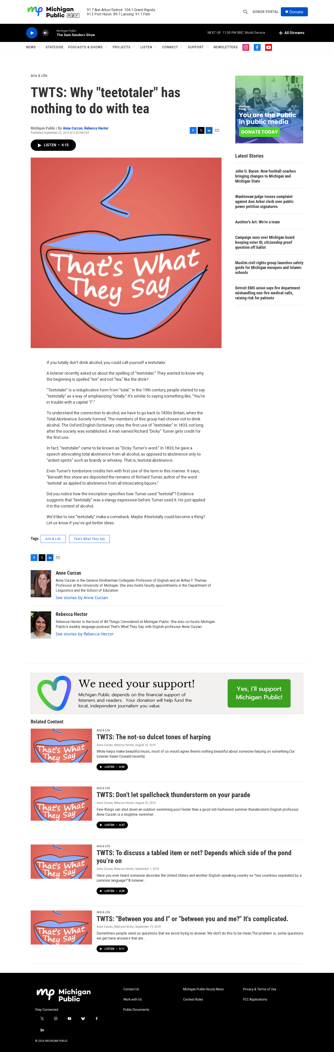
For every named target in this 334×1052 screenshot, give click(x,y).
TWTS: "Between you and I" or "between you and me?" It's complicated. (193, 919)
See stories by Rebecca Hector (85, 634)
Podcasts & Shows (85, 47)
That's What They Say (89, 539)
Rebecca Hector (96, 128)
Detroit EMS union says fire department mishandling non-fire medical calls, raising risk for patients (267, 293)
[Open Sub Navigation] (39, 47)
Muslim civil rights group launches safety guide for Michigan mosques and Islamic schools (269, 267)
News (31, 47)
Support (196, 47)
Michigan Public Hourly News (203, 989)
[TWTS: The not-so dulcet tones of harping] (61, 746)
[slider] (52, 32)
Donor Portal (266, 12)
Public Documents (136, 1009)
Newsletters (226, 47)
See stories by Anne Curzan (82, 597)
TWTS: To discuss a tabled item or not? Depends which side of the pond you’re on (194, 857)
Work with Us (132, 999)
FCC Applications (255, 999)
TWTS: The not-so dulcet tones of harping (154, 737)
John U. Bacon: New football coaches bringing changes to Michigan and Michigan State (265, 176)
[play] (31, 33)
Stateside (55, 47)
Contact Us (131, 989)
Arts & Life (39, 75)
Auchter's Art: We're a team (257, 222)
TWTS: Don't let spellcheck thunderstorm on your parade (173, 795)
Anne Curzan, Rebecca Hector (115, 745)
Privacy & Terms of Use (259, 989)
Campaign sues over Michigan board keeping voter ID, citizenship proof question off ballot (264, 242)
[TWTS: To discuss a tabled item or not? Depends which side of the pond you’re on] (61, 862)
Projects (122, 47)
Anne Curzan (72, 128)
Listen (146, 47)
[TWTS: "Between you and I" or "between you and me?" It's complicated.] (61, 927)
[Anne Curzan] (41, 583)
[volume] (45, 33)
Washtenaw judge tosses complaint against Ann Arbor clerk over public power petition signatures (264, 201)
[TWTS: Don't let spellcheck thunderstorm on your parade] (61, 803)
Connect (170, 47)
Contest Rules (193, 999)
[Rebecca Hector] (41, 625)
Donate (296, 12)
